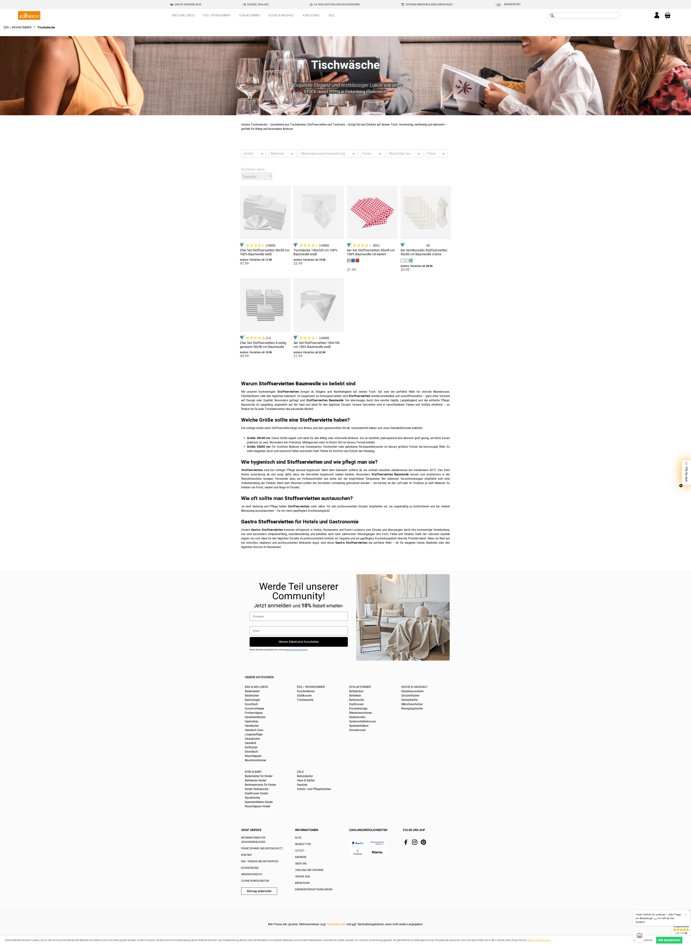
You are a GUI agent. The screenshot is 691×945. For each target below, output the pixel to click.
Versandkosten (336, 924)
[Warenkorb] (667, 15)
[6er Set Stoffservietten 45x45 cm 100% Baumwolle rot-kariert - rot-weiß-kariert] (357, 260)
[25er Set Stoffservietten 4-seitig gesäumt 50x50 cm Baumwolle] (265, 305)
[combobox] (588, 15)
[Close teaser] (681, 485)
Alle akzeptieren (669, 940)
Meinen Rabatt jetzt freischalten (299, 641)
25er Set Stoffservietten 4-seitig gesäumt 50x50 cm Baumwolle (263, 345)
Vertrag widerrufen (259, 891)
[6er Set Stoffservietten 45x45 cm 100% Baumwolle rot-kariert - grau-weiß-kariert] (349, 260)
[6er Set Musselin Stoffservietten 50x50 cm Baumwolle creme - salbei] (411, 260)
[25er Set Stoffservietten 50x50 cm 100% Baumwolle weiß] (265, 212)
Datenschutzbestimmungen (296, 650)
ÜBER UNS (301, 863)
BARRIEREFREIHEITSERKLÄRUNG (314, 889)
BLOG (298, 837)
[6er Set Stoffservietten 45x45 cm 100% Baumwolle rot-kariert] (372, 212)
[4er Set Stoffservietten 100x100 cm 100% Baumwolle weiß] (318, 305)
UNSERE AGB (302, 876)
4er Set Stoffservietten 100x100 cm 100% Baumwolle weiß (316, 345)
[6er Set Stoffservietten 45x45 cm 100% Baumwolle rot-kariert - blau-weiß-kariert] (353, 260)
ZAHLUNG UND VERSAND (309, 870)
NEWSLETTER (303, 844)
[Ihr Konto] (656, 15)
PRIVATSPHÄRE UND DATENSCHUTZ (262, 848)
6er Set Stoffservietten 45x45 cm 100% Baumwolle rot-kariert (371, 252)
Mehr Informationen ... (539, 940)
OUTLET (299, 850)
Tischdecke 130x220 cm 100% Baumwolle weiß (315, 252)
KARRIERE (301, 857)
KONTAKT (246, 854)
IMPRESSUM (302, 883)
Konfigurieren (643, 940)
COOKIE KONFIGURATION (255, 880)
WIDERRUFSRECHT (252, 874)
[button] (686, 472)
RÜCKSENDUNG (250, 867)
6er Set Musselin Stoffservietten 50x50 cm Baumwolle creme (424, 252)
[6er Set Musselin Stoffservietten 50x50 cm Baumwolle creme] (426, 212)
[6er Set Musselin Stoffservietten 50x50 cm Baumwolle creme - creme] (406, 260)
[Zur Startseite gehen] (29, 15)
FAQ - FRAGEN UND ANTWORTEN (259, 861)
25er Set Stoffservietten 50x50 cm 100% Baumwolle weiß (265, 252)
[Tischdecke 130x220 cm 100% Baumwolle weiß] (318, 212)
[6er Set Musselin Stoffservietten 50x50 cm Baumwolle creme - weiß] (402, 260)
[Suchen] (552, 16)
